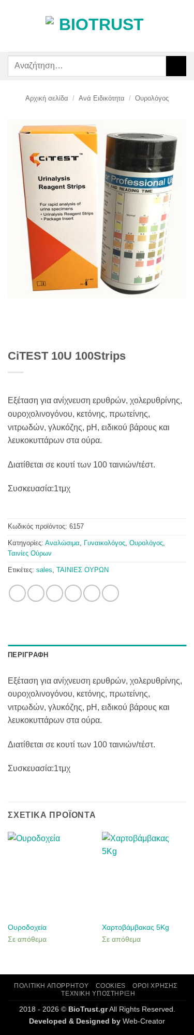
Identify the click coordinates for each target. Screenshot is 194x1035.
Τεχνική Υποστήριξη (98, 993)
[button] (14, 25)
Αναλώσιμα (62, 543)
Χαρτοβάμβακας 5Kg (135, 927)
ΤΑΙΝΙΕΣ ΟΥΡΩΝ (82, 570)
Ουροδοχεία (27, 927)
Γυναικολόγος (104, 543)
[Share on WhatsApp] (17, 593)
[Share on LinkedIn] (110, 593)
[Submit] (176, 66)
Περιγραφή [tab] (28, 655)
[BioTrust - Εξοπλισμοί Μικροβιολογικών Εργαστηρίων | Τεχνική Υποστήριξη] (97, 26)
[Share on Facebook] (35, 593)
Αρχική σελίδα (46, 98)
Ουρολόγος (152, 98)
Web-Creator (144, 1021)
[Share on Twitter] (54, 593)
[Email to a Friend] (73, 593)
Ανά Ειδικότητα (102, 98)
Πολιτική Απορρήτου (51, 985)
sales (44, 570)
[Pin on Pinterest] (91, 593)
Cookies (111, 985)
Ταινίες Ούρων (30, 553)
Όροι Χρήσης (154, 985)
